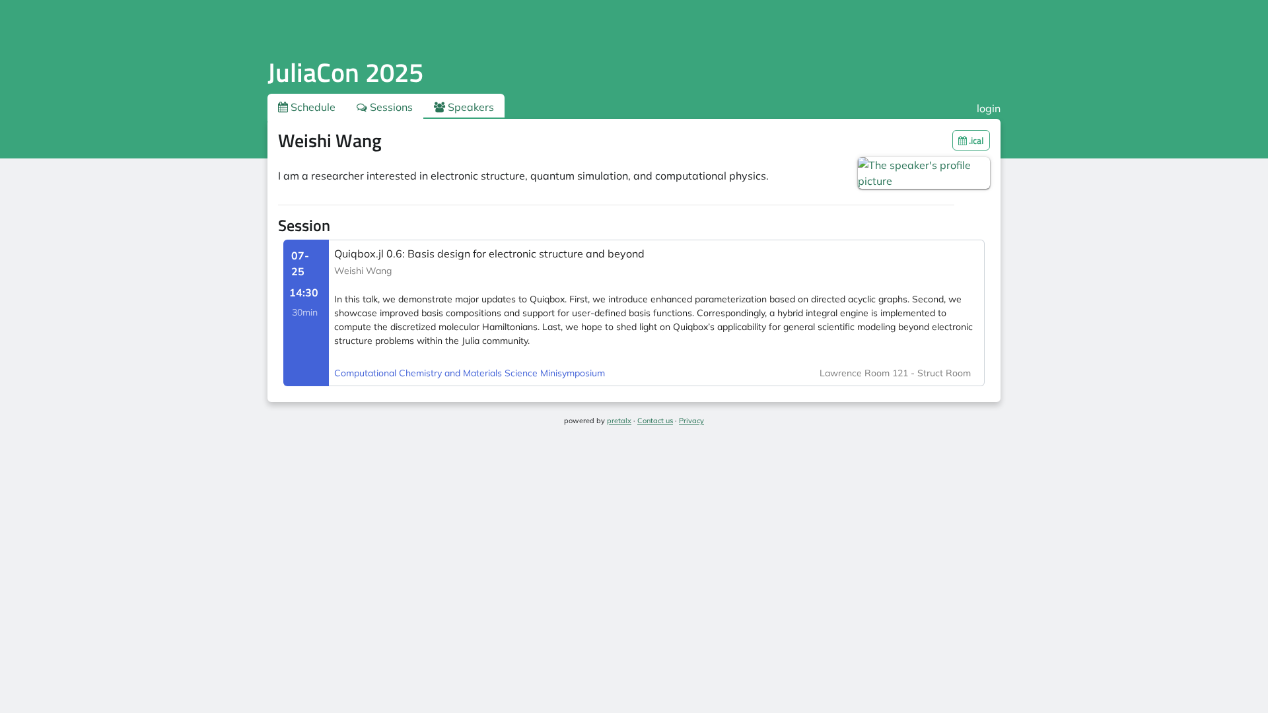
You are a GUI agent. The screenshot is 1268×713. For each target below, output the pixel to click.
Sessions (390, 107)
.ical (975, 140)
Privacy (691, 420)
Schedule (311, 107)
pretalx (619, 420)
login (989, 108)
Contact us (655, 420)
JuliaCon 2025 (345, 72)
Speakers (469, 107)
